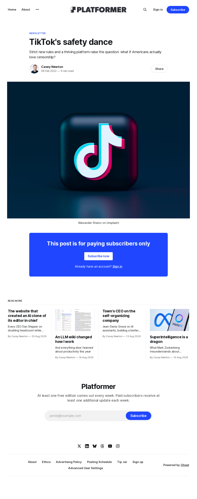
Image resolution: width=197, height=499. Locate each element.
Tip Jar (122, 462)
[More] (37, 9)
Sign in (158, 9)
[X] (79, 446)
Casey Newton (52, 67)
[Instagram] (118, 446)
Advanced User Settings (85, 468)
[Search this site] (145, 10)
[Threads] (102, 446)
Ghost (185, 465)
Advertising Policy (69, 462)
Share (159, 69)
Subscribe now (98, 256)
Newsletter (37, 33)
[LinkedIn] (87, 446)
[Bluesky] (95, 446)
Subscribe (178, 10)
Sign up (138, 462)
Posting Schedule (99, 462)
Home (12, 9)
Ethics (46, 462)
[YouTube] (110, 446)
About (26, 9)
